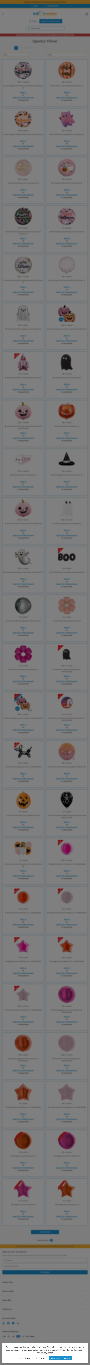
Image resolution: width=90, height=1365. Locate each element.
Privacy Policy (46, 1352)
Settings (40, 1358)
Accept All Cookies (60, 1358)
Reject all (25, 1358)
